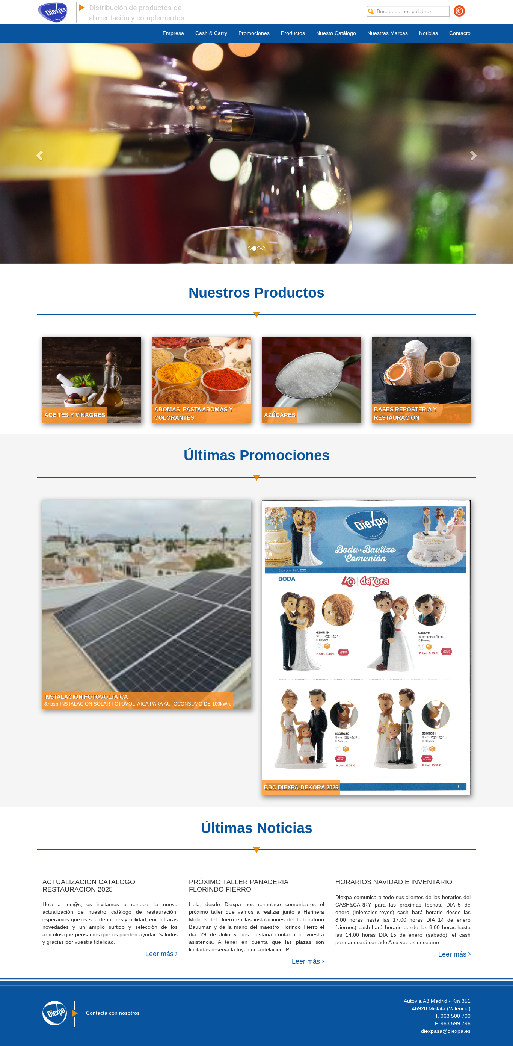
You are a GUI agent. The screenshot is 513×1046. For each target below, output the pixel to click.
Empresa (173, 33)
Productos (293, 33)
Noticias (428, 33)
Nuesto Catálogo (336, 33)
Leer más (160, 954)
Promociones (254, 33)
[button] (38, 153)
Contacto (460, 33)
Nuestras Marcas (387, 33)
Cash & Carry (211, 33)
